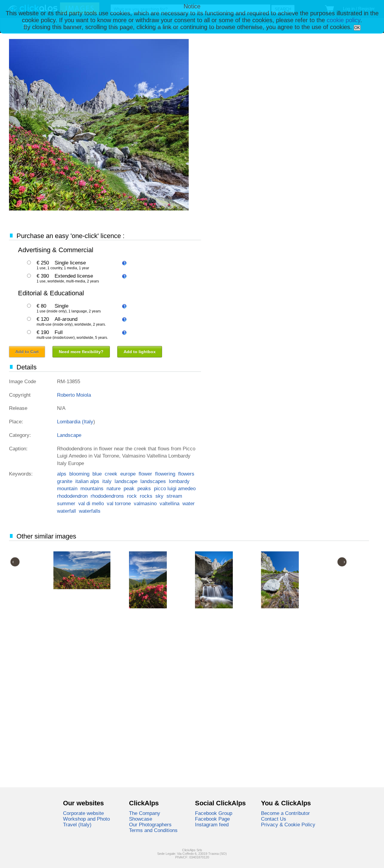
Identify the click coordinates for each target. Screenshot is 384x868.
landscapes (153, 481)
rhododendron (72, 496)
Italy (88, 421)
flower (145, 473)
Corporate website (83, 813)
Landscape (69, 435)
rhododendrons (107, 496)
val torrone (119, 503)
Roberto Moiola (74, 395)
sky (159, 496)
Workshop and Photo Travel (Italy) (86, 821)
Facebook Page (212, 819)
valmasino (145, 503)
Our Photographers (150, 824)
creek (111, 473)
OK (357, 27)
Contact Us (273, 819)
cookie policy (343, 20)
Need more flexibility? (81, 351)
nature (113, 488)
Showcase (140, 819)
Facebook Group (213, 813)
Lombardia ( (70, 421)
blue (97, 473)
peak (129, 488)
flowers (186, 473)
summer (66, 503)
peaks (144, 488)
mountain (67, 488)
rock (132, 496)
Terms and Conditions (153, 830)
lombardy (179, 481)
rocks (146, 496)
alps (61, 473)
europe (128, 473)
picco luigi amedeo (175, 488)
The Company (144, 813)
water (188, 503)
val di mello (91, 503)
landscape (126, 481)
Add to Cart (27, 351)
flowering (165, 473)
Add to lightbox (140, 351)
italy (107, 481)
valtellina (169, 503)
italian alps (87, 481)
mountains (92, 488)
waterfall (66, 511)
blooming (79, 473)
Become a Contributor (285, 813)
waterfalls (89, 511)
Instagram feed (212, 824)
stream (174, 496)
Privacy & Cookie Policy (288, 824)
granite (64, 481)
